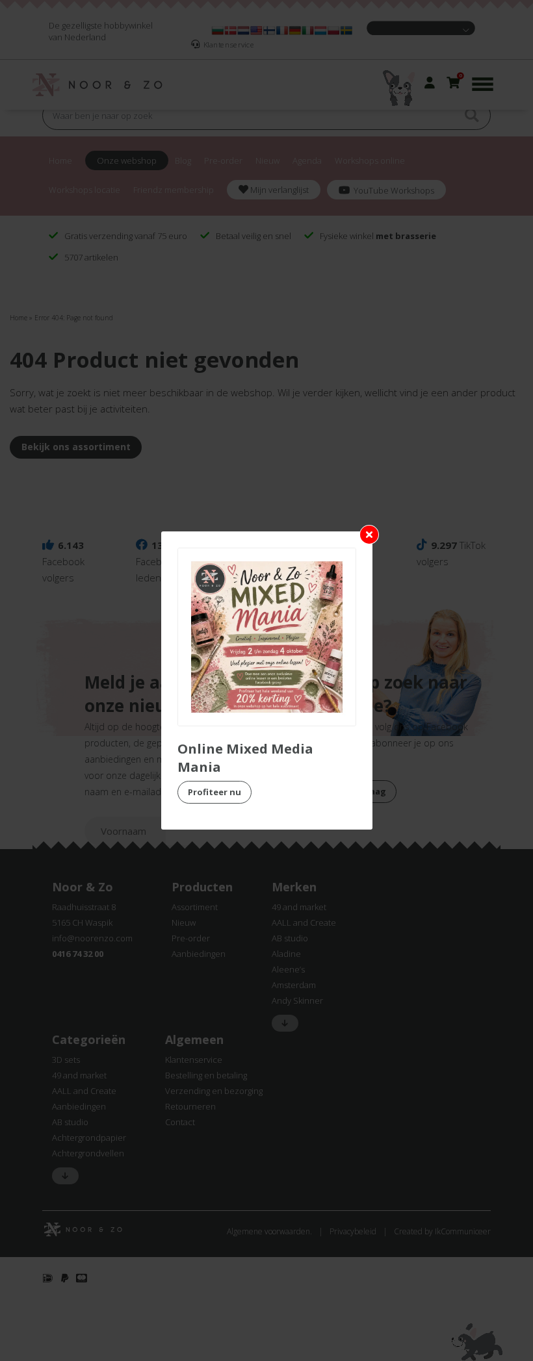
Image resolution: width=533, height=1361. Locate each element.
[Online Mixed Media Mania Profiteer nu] (266, 637)
